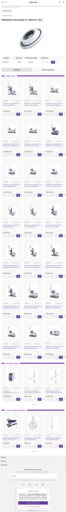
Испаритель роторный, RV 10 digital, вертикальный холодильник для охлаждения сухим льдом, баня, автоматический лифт (11, 347)
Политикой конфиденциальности (37, 494)
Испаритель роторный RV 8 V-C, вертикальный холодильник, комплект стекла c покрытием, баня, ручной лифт (11, 104)
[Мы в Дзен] (36, 485)
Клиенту (3, 461)
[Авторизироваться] (60, 2)
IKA (40, 20)
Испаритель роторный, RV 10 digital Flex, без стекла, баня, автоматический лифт (54, 145)
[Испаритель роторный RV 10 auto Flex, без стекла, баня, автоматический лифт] (54, 169)
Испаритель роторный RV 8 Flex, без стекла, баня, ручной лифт (32, 104)
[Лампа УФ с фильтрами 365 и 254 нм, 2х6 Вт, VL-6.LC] (11, 423)
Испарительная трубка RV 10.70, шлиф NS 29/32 (53, 438)
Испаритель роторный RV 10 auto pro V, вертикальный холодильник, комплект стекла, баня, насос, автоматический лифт (54, 104)
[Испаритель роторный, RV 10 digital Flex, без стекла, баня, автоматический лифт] (54, 129)
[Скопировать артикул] (9, 62)
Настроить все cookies (33, 506)
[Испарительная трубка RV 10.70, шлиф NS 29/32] (54, 423)
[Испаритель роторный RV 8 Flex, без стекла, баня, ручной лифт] (33, 89)
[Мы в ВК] (30, 485)
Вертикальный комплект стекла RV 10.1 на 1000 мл (32, 391)
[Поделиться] (46, 19)
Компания (4, 465)
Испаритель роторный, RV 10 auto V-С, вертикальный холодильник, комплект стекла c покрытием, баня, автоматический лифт (33, 185)
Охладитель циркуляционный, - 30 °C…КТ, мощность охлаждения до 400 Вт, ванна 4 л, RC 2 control (11, 391)
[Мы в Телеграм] (23, 485)
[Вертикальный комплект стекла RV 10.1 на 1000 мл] (33, 376)
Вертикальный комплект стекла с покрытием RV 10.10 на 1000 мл (54, 391)
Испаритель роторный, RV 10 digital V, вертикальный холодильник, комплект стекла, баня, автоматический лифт (33, 307)
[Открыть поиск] (6, 2)
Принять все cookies (33, 502)
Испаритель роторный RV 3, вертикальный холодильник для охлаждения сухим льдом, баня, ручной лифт (11, 266)
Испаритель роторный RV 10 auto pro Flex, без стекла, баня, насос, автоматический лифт (33, 145)
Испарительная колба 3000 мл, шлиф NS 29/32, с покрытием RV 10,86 (32, 438)
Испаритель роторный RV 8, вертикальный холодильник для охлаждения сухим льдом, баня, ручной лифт (53, 266)
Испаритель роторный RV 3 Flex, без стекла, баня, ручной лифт (53, 226)
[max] (43, 485)
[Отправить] (55, 476)
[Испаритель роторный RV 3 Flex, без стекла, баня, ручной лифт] (54, 210)
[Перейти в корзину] (63, 2)
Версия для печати (33, 510)
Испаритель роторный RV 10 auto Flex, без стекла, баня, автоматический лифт (54, 185)
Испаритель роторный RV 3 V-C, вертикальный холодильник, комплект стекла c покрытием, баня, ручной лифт (32, 226)
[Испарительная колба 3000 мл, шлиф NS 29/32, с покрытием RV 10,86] (33, 423)
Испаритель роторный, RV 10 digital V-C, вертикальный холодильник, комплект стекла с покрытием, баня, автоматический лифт (54, 307)
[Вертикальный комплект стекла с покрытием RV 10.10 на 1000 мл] (54, 376)
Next (36, 404)
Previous (29, 404)
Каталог (3, 457)
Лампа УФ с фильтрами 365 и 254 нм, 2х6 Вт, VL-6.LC (11, 438)
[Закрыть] (47, 491)
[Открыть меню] (3, 2)
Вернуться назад (7, 15)
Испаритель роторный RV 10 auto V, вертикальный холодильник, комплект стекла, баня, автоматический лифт (11, 185)
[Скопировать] (43, 19)
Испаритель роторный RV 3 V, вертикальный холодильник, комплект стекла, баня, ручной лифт (11, 226)
